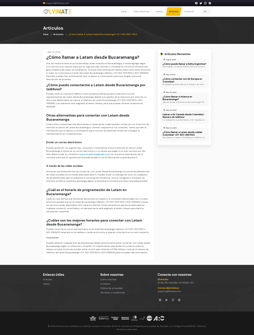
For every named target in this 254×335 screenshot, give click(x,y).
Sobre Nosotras (141, 11)
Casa (123, 11)
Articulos (173, 11)
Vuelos (159, 11)
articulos (58, 34)
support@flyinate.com (57, 3)
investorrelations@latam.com (94, 154)
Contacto (189, 11)
